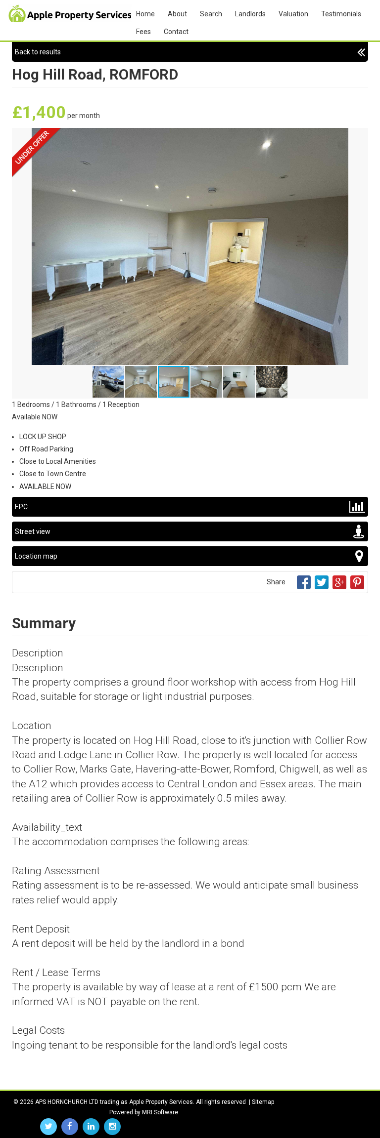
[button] (359, 137)
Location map (36, 556)
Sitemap (263, 1101)
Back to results (38, 52)
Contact (176, 32)
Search (211, 14)
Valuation (293, 14)
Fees (143, 32)
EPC (21, 507)
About (177, 14)
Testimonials (341, 14)
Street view (32, 531)
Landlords (250, 14)
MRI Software (160, 1112)
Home (145, 14)
